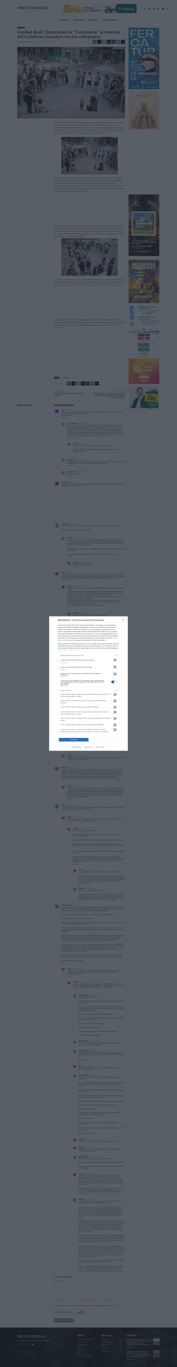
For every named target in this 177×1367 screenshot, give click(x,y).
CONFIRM (74, 739)
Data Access (88, 747)
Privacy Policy (100, 747)
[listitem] (88, 655)
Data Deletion (77, 747)
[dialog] (88, 683)
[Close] (124, 620)
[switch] (114, 660)
